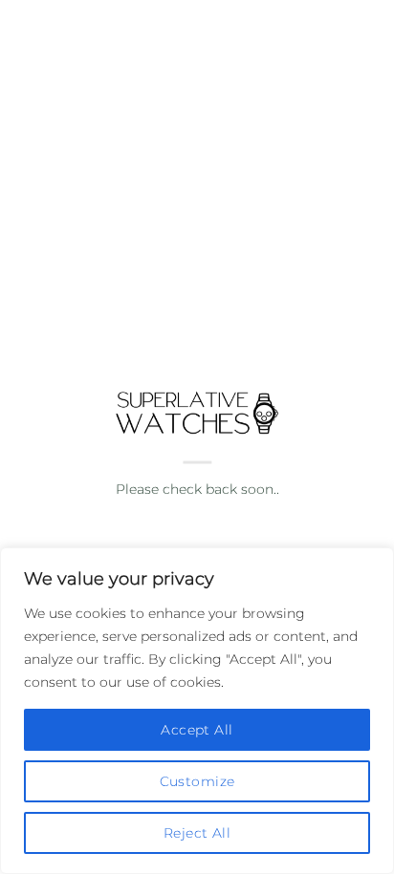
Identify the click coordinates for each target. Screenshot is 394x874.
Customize (197, 781)
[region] (197, 710)
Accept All (196, 729)
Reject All (197, 833)
